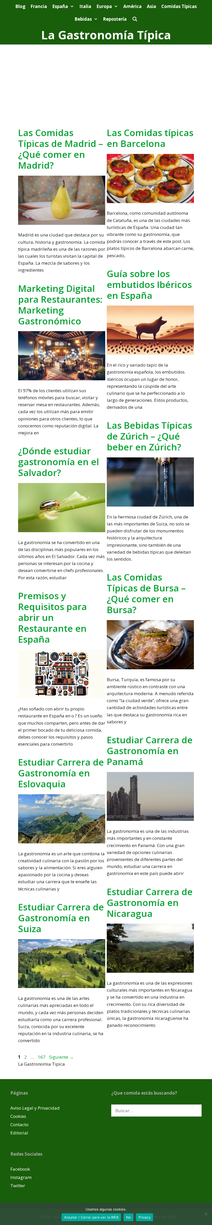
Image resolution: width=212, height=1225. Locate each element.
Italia (85, 6)
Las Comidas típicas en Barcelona (150, 138)
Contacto (19, 1124)
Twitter (17, 1186)
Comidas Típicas (179, 6)
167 (42, 1057)
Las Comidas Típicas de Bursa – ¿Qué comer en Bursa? (146, 593)
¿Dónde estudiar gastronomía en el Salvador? (58, 462)
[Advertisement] (106, 83)
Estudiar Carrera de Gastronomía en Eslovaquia (61, 773)
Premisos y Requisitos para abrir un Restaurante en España (52, 617)
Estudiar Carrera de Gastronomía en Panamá (150, 751)
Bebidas (83, 19)
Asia (151, 6)
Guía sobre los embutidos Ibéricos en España (149, 284)
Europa (104, 6)
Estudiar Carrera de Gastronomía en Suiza (61, 918)
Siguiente (61, 1057)
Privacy (144, 1217)
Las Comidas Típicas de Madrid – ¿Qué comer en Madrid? (60, 149)
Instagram (21, 1177)
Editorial (19, 1133)
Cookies (18, 1116)
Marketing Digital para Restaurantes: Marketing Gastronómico (60, 304)
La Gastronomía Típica (106, 35)
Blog (20, 6)
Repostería (115, 19)
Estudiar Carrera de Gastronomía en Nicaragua (150, 902)
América (132, 6)
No (128, 1217)
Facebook (20, 1169)
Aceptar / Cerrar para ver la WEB (91, 1217)
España (60, 6)
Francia (39, 6)
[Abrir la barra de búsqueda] (134, 19)
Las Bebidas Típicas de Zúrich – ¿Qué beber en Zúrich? (149, 436)
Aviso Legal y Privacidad (35, 1108)
